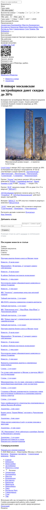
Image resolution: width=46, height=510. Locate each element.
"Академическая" (32, 172)
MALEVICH (14, 203)
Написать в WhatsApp (9, 75)
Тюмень (32, 29)
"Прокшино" (18, 208)
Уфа (37, 29)
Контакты (4, 454)
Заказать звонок (7, 59)
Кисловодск (5, 27)
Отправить (5, 230)
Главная (8, 460)
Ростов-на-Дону (7, 29)
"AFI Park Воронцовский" (23, 195)
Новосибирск (33, 27)
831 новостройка (7, 10)
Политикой (5, 506)
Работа (12, 456)
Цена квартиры (7, 15)
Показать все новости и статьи (12, 439)
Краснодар (14, 27)
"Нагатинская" (20, 174)
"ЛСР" (9, 187)
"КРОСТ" (12, 201)
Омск (41, 27)
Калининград (34, 25)
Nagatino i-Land (7, 183)
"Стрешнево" (18, 176)
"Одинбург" (5, 195)
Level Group (5, 168)
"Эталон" (10, 179)
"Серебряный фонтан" (24, 181)
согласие (24, 234)
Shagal (36, 181)
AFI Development (7, 193)
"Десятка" (22, 183)
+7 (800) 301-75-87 (8, 45)
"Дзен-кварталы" (30, 208)
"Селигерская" (6, 176)
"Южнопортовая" (30, 176)
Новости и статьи (12, 468)
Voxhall (12, 181)
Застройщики (10, 466)
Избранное (5, 31)
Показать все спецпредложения (13, 441)
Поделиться (30, 212)
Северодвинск (19, 29)
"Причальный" (32, 174)
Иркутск (25, 25)
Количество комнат (8, 13)
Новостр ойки (10, 464)
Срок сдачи (5, 19)
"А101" (3, 206)
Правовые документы (18, 454)
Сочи (27, 29)
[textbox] (11, 2)
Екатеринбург (16, 25)
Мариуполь (23, 27)
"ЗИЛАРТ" (12, 189)
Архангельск (6, 25)
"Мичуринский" (7, 174)
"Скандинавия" (7, 208)
